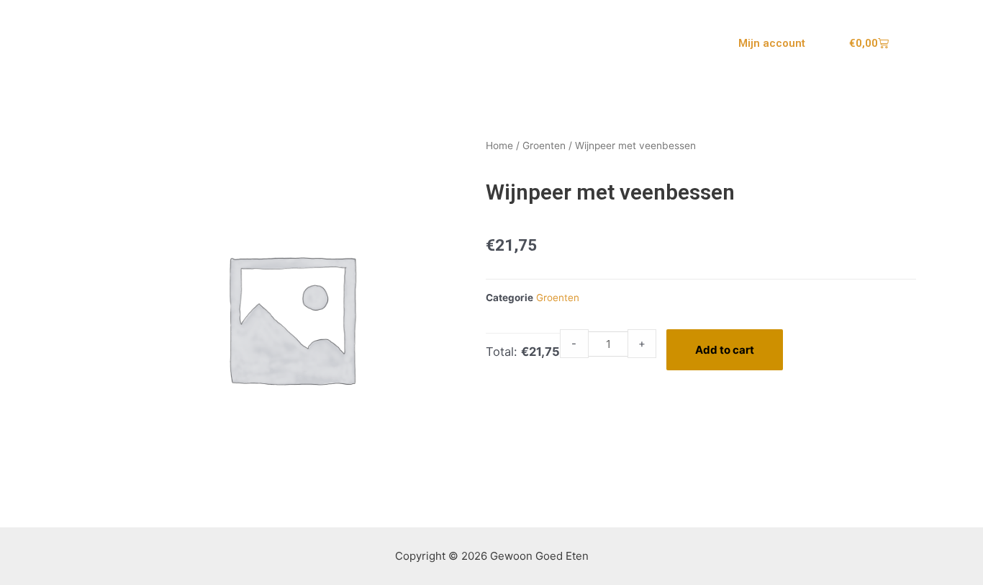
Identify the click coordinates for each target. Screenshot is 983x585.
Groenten (544, 145)
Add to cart (724, 350)
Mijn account (771, 43)
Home (499, 145)
